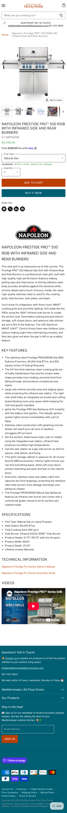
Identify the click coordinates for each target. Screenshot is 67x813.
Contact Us (7, 789)
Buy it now (33, 193)
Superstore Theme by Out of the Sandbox (23, 803)
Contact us (11, 658)
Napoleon (12, 137)
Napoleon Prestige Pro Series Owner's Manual (28, 566)
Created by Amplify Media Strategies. (29, 806)
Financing (21, 789)
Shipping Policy (29, 792)
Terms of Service (27, 796)
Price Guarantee (10, 792)
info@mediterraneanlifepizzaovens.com (28, 25)
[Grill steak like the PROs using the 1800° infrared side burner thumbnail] (41, 111)
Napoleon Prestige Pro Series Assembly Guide (28, 573)
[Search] (61, 15)
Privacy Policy (8, 796)
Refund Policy (47, 792)
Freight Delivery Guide (41, 789)
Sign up (9, 739)
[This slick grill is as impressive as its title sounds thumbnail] (7, 111)
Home (5, 34)
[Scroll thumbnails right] (62, 112)
